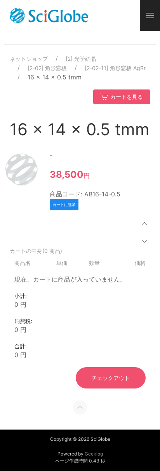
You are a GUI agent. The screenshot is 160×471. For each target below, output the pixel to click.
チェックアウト (111, 378)
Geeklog (94, 454)
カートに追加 (64, 204)
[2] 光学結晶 (81, 58)
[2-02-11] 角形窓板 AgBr (115, 68)
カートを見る (126, 96)
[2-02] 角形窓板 (47, 68)
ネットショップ (29, 58)
